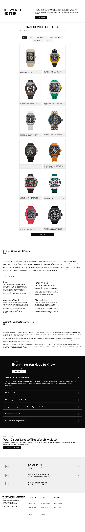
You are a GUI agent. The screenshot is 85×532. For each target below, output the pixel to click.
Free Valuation (44, 514)
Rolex (30, 510)
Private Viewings (44, 510)
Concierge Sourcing (45, 503)
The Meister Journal (59, 503)
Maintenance (44, 518)
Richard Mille (32, 500)
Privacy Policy (69, 529)
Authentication (44, 507)
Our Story (56, 500)
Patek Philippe (32, 503)
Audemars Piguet (32, 507)
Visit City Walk (57, 507)
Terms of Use (77, 529)
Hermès (30, 514)
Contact (56, 510)
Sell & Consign (44, 500)
